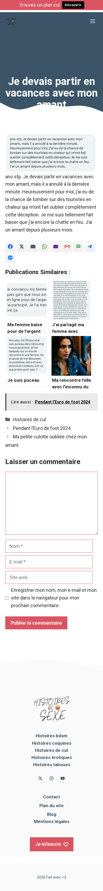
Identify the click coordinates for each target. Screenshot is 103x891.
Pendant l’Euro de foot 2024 (42, 428)
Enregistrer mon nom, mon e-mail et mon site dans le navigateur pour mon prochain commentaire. (54, 597)
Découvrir (73, 5)
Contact (51, 796)
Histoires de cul (29, 419)
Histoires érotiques (51, 757)
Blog (51, 814)
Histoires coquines (51, 743)
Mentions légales (51, 821)
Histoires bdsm (51, 735)
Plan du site (51, 805)
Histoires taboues (51, 764)
